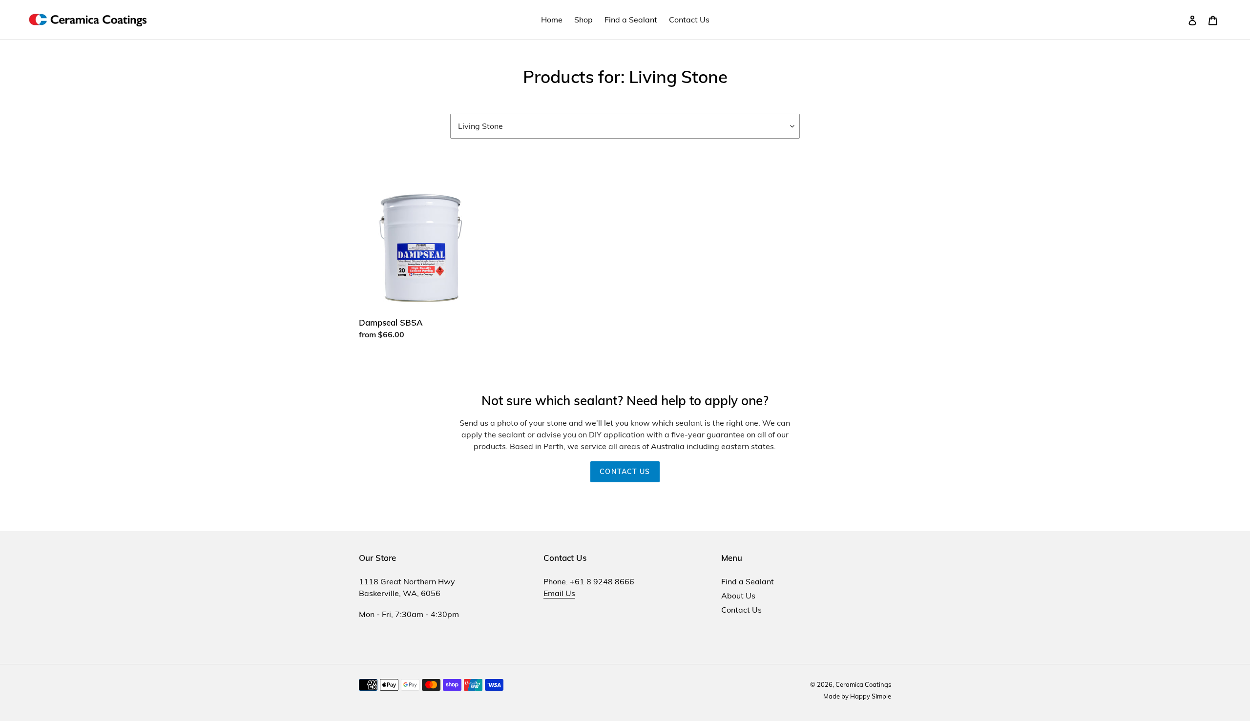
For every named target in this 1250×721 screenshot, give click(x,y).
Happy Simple (870, 696)
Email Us (559, 593)
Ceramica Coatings (863, 684)
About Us (738, 595)
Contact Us (625, 471)
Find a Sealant (747, 581)
